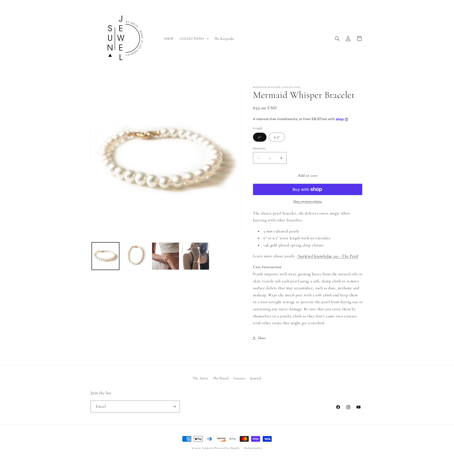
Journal (255, 378)
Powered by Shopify (227, 448)
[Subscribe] (174, 406)
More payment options (307, 201)
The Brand (221, 378)
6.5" (277, 137)
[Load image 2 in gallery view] (135, 256)
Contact (239, 378)
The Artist (200, 378)
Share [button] (262, 338)
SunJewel (208, 448)
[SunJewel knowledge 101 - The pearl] (297, 256)
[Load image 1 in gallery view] (105, 256)
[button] (193, 38)
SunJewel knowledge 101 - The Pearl (328, 256)
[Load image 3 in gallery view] (165, 256)
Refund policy (253, 448)
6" (259, 137)
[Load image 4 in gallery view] (196, 256)
